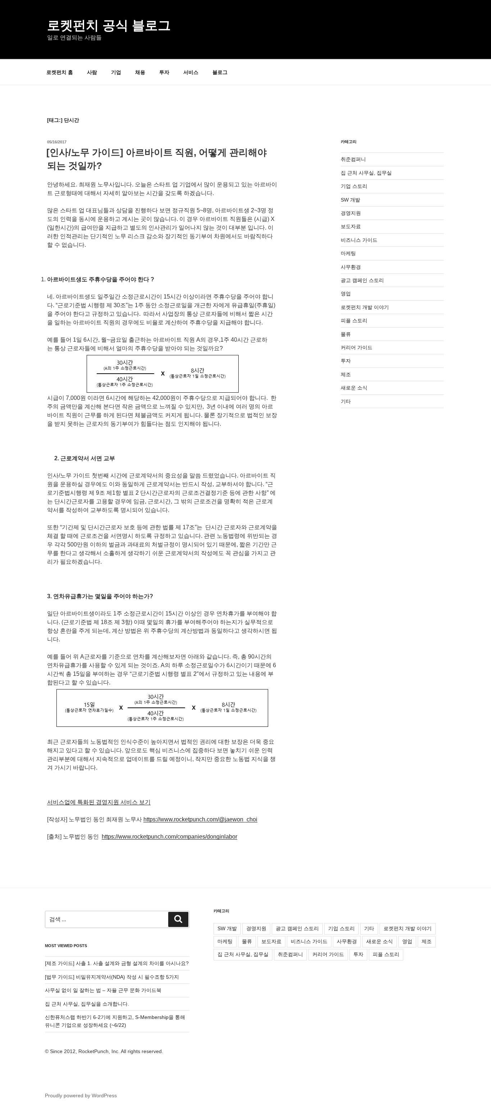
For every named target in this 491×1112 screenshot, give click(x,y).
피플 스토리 (354, 320)
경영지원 (351, 213)
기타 (346, 401)
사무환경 (351, 267)
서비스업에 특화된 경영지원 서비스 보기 (99, 802)
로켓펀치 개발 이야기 (365, 307)
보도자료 (351, 226)
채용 (140, 72)
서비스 (190, 72)
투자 (164, 72)
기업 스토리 (354, 186)
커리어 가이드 (356, 347)
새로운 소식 (354, 388)
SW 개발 (350, 200)
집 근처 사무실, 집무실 (366, 173)
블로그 (220, 72)
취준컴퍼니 (353, 159)
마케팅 (348, 253)
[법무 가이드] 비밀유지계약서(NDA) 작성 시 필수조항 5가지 (112, 977)
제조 (346, 374)
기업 (116, 72)
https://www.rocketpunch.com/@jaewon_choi (200, 819)
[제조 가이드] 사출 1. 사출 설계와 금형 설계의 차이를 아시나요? (117, 963)
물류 (346, 334)
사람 (92, 72)
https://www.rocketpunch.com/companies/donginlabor (169, 837)
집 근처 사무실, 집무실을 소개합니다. (87, 1004)
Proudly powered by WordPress (81, 1095)
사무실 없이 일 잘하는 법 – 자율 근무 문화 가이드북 (103, 990)
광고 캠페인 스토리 (362, 280)
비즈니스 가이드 (359, 240)
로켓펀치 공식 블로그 (109, 25)
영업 (346, 293)
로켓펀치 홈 (59, 72)
